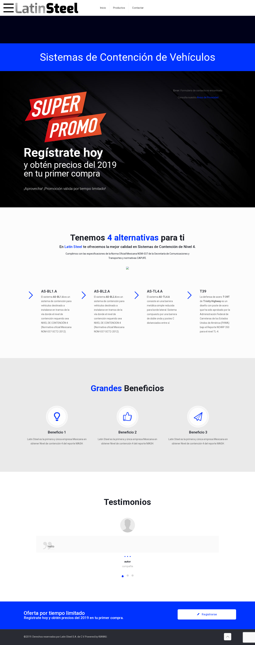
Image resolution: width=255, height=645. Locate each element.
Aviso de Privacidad (207, 97)
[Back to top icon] (227, 636)
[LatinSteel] (47, 8)
